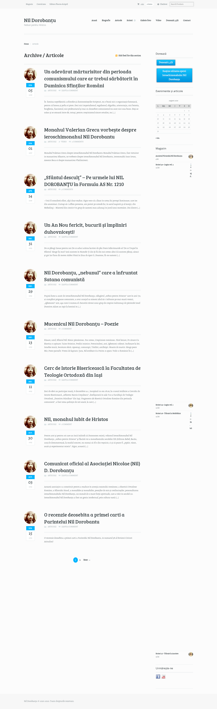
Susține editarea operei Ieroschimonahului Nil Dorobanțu (174, 75)
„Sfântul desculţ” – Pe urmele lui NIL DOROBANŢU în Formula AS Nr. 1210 (84, 181)
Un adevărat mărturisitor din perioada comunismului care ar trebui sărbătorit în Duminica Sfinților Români (91, 78)
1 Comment (66, 328)
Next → (87, 559)
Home (26, 44)
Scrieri (130, 20)
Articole (118, 20)
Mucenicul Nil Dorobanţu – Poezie (81, 323)
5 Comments (67, 189)
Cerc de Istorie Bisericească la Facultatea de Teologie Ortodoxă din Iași (92, 371)
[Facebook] (158, 676)
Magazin (29, 4)
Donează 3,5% (172, 20)
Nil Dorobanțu (40, 20)
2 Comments (77, 141)
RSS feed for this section (130, 55)
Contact (187, 20)
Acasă (94, 20)
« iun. (158, 138)
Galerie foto (145, 20)
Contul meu (41, 4)
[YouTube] (163, 676)
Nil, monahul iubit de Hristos (76, 419)
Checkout (163, 4)
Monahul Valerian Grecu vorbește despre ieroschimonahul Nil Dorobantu (90, 133)
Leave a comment (69, 90)
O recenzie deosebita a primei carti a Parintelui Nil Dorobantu (84, 518)
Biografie (106, 20)
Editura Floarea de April (59, 4)
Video (158, 20)
